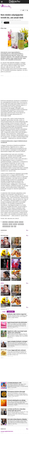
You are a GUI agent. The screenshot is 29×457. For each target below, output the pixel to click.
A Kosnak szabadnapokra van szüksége (16, 400)
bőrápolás (16, 222)
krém (12, 226)
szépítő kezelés (5, 224)
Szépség (2, 283)
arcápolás (10, 224)
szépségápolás (5, 222)
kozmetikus (21, 222)
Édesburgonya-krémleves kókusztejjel (16, 391)
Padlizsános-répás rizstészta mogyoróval (16, 314)
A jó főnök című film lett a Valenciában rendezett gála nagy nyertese (16, 409)
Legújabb (4, 311)
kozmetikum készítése (6, 226)
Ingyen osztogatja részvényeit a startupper (17, 341)
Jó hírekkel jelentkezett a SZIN (14, 383)
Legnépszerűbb (10, 311)
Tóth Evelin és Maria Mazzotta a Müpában (17, 419)
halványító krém (20, 224)
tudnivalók (15, 224)
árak (15, 226)
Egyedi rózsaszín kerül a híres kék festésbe (17, 322)
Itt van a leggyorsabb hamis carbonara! (16, 350)
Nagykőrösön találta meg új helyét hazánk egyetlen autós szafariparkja (17, 331)
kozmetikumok (11, 222)
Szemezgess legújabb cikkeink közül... (7, 431)
